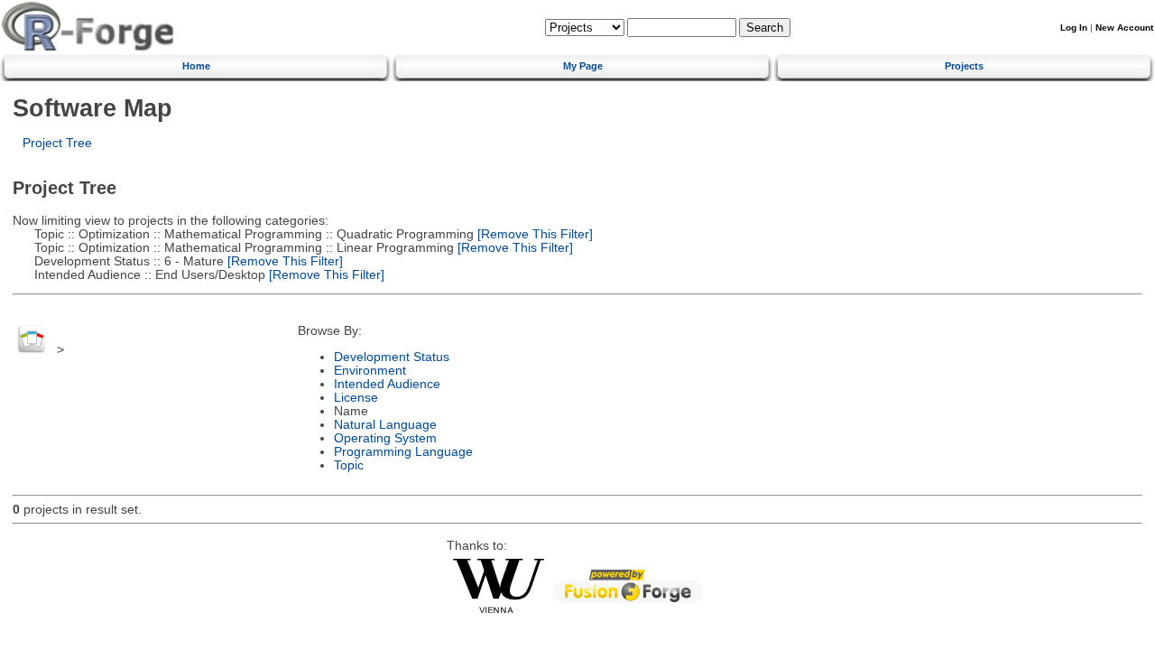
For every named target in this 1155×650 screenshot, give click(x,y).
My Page (583, 65)
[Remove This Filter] (533, 234)
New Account (1124, 27)
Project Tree (57, 143)
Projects (964, 65)
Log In (1073, 27)
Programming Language (403, 452)
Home (196, 65)
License (356, 397)
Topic (349, 465)
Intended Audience (387, 384)
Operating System (385, 438)
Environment (370, 370)
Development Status (391, 357)
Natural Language (385, 425)
